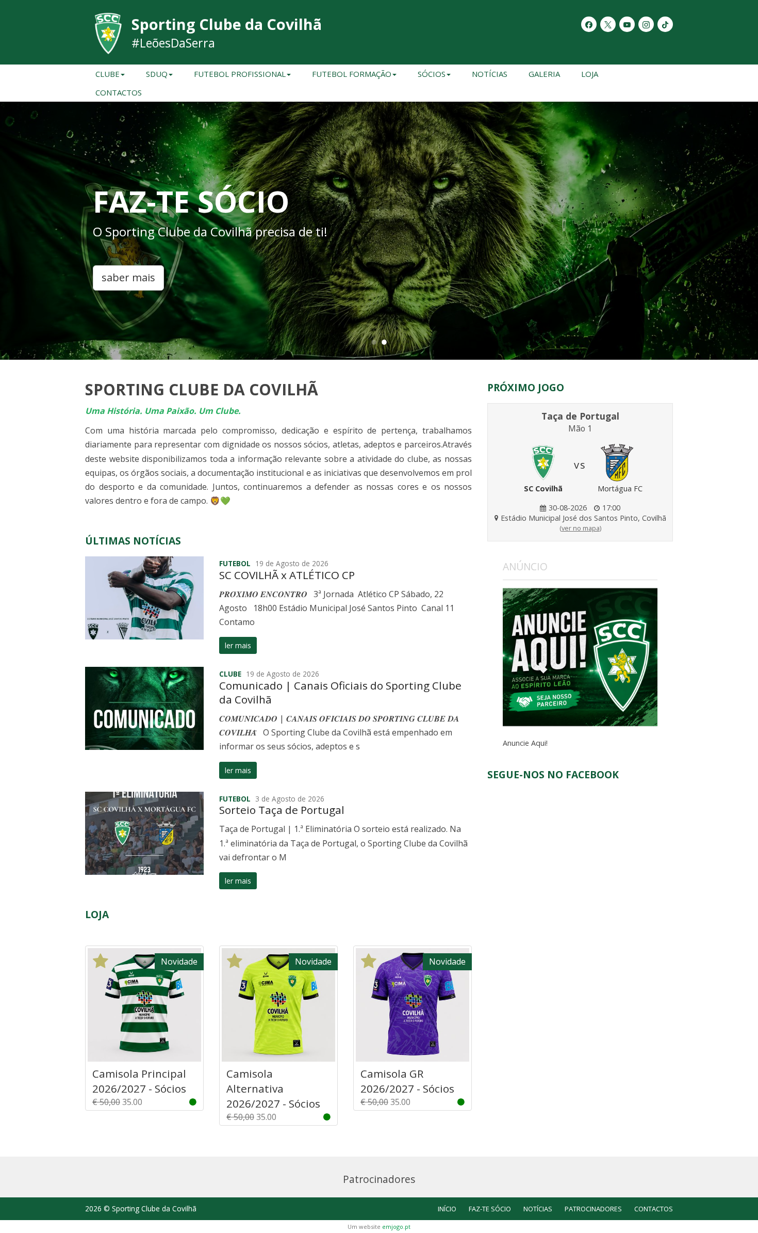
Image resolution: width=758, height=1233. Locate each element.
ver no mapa (581, 528)
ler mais (238, 645)
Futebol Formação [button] (351, 74)
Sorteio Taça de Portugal (281, 810)
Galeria (544, 74)
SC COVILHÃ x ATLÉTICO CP (287, 575)
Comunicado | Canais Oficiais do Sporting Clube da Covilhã (340, 692)
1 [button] (374, 342)
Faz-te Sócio (490, 1208)
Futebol (235, 563)
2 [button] (384, 342)
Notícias (489, 74)
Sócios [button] (432, 74)
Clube (230, 674)
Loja (589, 74)
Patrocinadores (593, 1208)
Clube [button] (107, 74)
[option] (379, 231)
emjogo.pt (396, 1226)
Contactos (118, 92)
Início (447, 1208)
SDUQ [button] (157, 74)
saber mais (128, 277)
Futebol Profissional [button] (240, 74)
